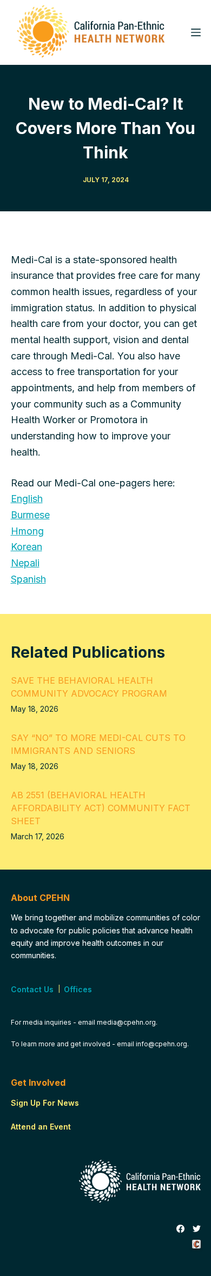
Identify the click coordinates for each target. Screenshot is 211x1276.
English (27, 498)
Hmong (27, 531)
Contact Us (32, 989)
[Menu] (196, 32)
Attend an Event (41, 1126)
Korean (26, 546)
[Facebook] (180, 1229)
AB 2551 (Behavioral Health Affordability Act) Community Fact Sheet (100, 808)
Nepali (25, 563)
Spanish (28, 579)
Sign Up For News (45, 1102)
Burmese (30, 514)
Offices (78, 989)
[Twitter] (197, 1229)
